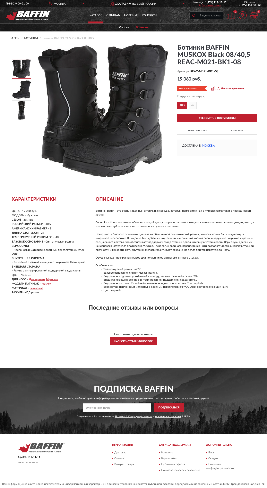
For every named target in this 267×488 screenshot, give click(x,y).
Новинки (131, 15)
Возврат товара (124, 464)
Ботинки (142, 27)
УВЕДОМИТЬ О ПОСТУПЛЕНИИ (217, 118)
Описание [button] (237, 131)
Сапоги (124, 27)
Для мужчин (37, 279)
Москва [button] (208, 145)
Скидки (213, 458)
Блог (211, 452)
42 (192, 105)
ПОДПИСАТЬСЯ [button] (169, 407)
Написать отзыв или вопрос (133, 341)
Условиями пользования (168, 416)
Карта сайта (169, 458)
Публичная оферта (173, 464)
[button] (210, 5)
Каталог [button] (96, 15)
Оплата (119, 458)
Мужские (52, 279)
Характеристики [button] (197, 131)
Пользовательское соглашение (180, 470)
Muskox (46, 283)
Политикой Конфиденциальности (133, 416)
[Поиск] (194, 15)
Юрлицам (113, 15)
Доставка (120, 452)
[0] (253, 15)
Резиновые (36, 288)
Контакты (149, 15)
